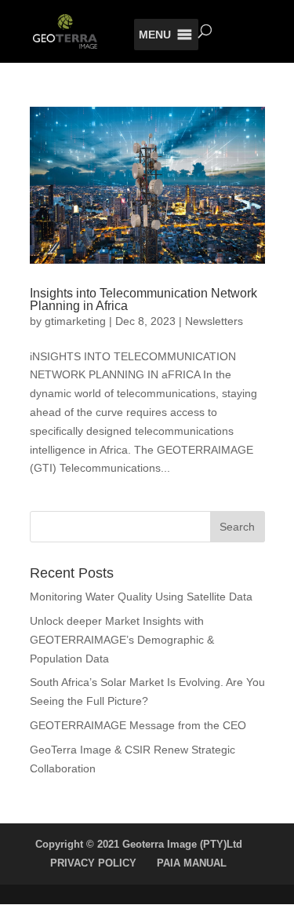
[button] (155, 34)
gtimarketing (75, 321)
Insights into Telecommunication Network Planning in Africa (143, 299)
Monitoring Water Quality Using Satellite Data (141, 596)
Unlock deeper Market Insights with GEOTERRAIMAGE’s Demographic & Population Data (122, 640)
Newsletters (214, 321)
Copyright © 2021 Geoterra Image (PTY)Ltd (138, 844)
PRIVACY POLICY (93, 863)
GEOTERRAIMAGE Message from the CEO (138, 725)
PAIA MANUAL (192, 863)
